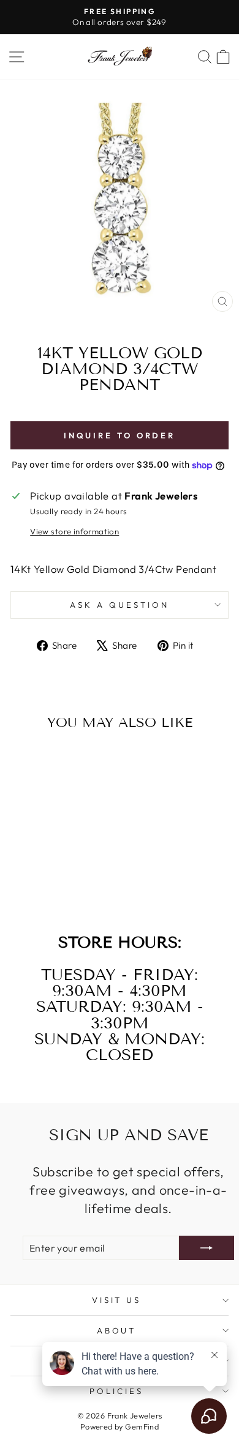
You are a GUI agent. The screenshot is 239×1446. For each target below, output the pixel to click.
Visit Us (117, 1300)
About (117, 1330)
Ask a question (119, 605)
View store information (74, 531)
